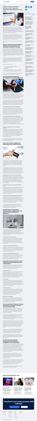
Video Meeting (10, 417)
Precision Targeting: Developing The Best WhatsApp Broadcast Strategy (28, 389)
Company (15, 414)
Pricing (15, 413)
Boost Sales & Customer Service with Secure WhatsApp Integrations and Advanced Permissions (7, 389)
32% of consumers (11, 54)
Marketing (4, 414)
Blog (20, 413)
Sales (3, 413)
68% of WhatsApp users (12, 30)
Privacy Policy (15, 417)
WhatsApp (9, 413)
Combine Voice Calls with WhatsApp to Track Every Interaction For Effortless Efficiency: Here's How (18, 389)
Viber (9, 414)
